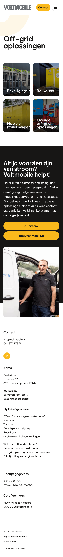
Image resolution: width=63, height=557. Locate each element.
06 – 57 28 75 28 (13, 343)
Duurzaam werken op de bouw (21, 447)
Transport (9, 424)
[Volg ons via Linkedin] (7, 355)
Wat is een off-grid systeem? (20, 443)
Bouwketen (11, 432)
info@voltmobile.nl (14, 339)
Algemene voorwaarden (15, 536)
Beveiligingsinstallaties (17, 428)
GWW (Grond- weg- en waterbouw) (24, 416)
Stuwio (21, 548)
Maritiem (9, 420)
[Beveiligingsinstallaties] (17, 79)
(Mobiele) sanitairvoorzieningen (22, 436)
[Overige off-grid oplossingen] (46, 115)
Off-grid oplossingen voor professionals (27, 452)
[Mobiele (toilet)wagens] (17, 115)
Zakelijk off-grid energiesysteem (23, 456)
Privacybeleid (10, 541)
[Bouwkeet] (46, 79)
